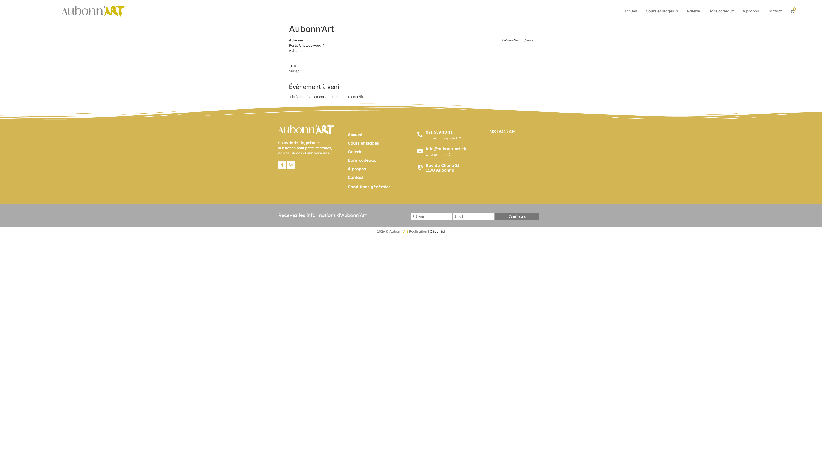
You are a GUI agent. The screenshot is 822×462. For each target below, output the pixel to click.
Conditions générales (369, 186)
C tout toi (437, 231)
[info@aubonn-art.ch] (420, 151)
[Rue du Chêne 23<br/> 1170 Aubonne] (420, 167)
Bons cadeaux (721, 11)
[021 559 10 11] (420, 134)
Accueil (630, 11)
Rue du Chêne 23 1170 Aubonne (443, 168)
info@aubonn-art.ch (446, 148)
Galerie (693, 11)
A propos (751, 11)
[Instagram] (291, 165)
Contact (774, 11)
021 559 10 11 (439, 132)
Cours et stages (660, 11)
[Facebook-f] (282, 165)
